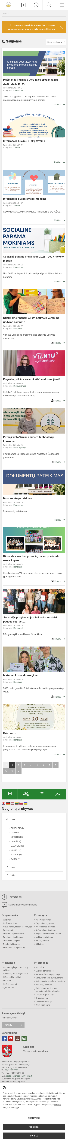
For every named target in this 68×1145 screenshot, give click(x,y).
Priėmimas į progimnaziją (14, 948)
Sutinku (34, 1135)
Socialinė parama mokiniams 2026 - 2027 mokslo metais (33, 258)
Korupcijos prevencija (45, 994)
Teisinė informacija (44, 1001)
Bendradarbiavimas (11, 944)
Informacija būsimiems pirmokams (24, 198)
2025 (12, 867)
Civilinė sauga (42, 998)
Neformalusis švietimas (46, 930)
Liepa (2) (15, 833)
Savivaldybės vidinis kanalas (22, 904)
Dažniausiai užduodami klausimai (50, 981)
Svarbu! (16, 147)
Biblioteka (40, 944)
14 (6, 771)
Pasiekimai (8, 930)
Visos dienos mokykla (45, 927)
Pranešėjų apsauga (44, 985)
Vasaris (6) (16, 855)
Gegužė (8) (16, 841)
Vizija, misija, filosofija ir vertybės (17, 927)
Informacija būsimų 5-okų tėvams (24, 141)
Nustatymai (34, 1118)
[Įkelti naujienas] (23, 5)
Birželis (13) (17, 837)
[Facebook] (4, 1038)
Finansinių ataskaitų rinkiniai (15, 974)
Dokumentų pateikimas (17, 498)
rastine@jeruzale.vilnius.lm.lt (19, 1076)
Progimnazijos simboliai (13, 934)
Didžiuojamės (19, 386)
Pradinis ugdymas (43, 920)
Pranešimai (18, 90)
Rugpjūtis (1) (17, 828)
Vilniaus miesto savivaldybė (35, 1051)
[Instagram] (17, 1038)
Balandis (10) (17, 846)
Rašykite (8, 1025)
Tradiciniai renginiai (11, 941)
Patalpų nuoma (42, 941)
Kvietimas (9, 733)
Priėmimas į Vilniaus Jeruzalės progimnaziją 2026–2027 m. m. (30, 81)
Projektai (7, 981)
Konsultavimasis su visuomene (49, 978)
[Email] (24, 1038)
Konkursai (18, 628)
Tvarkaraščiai (15, 896)
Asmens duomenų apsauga (48, 974)
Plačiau (57, 104)
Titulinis (5, 13)
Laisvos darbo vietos (45, 971)
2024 (12, 875)
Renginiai (17, 328)
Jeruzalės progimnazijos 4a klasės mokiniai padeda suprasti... (30, 619)
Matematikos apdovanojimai (20, 675)
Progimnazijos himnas (13, 937)
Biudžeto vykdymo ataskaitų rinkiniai (15, 968)
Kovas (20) (16, 850)
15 (12, 771)
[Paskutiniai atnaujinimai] (36, 5)
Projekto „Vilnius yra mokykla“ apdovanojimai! (31, 379)
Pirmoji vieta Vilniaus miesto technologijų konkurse (29, 439)
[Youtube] (10, 1038)
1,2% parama (8, 988)
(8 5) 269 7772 (11, 1070)
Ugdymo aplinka (10, 923)
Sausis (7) (15, 859)
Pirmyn (18, 771)
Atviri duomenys (43, 1005)
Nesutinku (34, 1127)
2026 (12, 819)
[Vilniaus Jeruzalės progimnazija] (8, 4)
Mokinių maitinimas (44, 937)
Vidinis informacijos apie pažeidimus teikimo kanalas (48, 989)
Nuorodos (40, 967)
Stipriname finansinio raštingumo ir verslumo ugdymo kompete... (31, 320)
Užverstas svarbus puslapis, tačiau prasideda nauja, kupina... (31, 558)
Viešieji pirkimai (10, 984)
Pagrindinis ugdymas (45, 923)
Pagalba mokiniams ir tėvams (48, 934)
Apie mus (7, 920)
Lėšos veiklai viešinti (12, 977)
